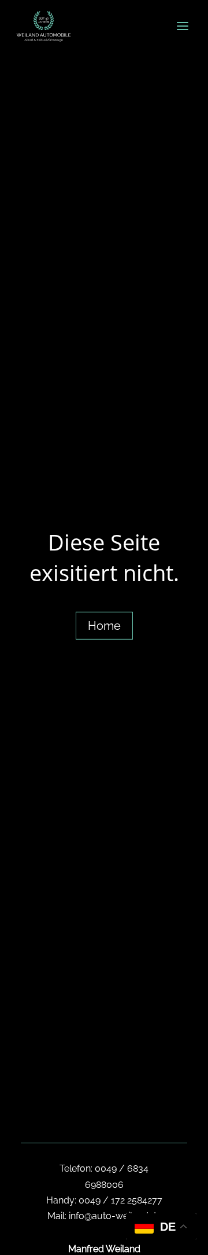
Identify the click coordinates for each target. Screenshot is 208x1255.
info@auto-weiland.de (115, 1215)
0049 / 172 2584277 (120, 1200)
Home (104, 625)
